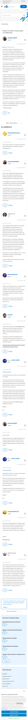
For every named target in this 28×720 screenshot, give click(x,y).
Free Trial (23, 1)
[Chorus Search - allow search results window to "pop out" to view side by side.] (21, 123)
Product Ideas (5, 24)
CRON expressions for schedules (10, 638)
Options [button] (26, 24)
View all (6, 661)
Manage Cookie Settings (14, 718)
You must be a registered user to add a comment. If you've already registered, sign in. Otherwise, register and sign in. (14, 602)
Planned (4, 686)
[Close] (24, 691)
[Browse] (2, 6)
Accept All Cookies (14, 711)
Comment (5, 607)
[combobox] (14, 15)
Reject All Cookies (14, 715)
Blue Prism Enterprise (7, 107)
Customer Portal (7, 1)
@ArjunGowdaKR (7, 371)
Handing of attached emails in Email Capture (12, 630)
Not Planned (5, 683)
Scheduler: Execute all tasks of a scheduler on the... (14, 654)
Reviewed (5, 678)
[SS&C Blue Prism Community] (9, 6)
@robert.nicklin (6, 435)
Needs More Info (11, 47)
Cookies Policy (19, 703)
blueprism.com (6, 2)
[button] (5, 112)
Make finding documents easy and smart (11, 621)
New (3, 673)
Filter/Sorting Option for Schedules (10, 646)
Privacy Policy (4, 709)
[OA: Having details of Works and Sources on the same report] (19, 123)
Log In (23, 6)
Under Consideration (7, 681)
